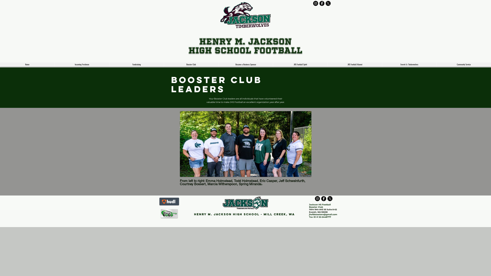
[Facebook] (321, 3)
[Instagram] (315, 3)
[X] (328, 3)
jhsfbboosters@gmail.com (323, 214)
